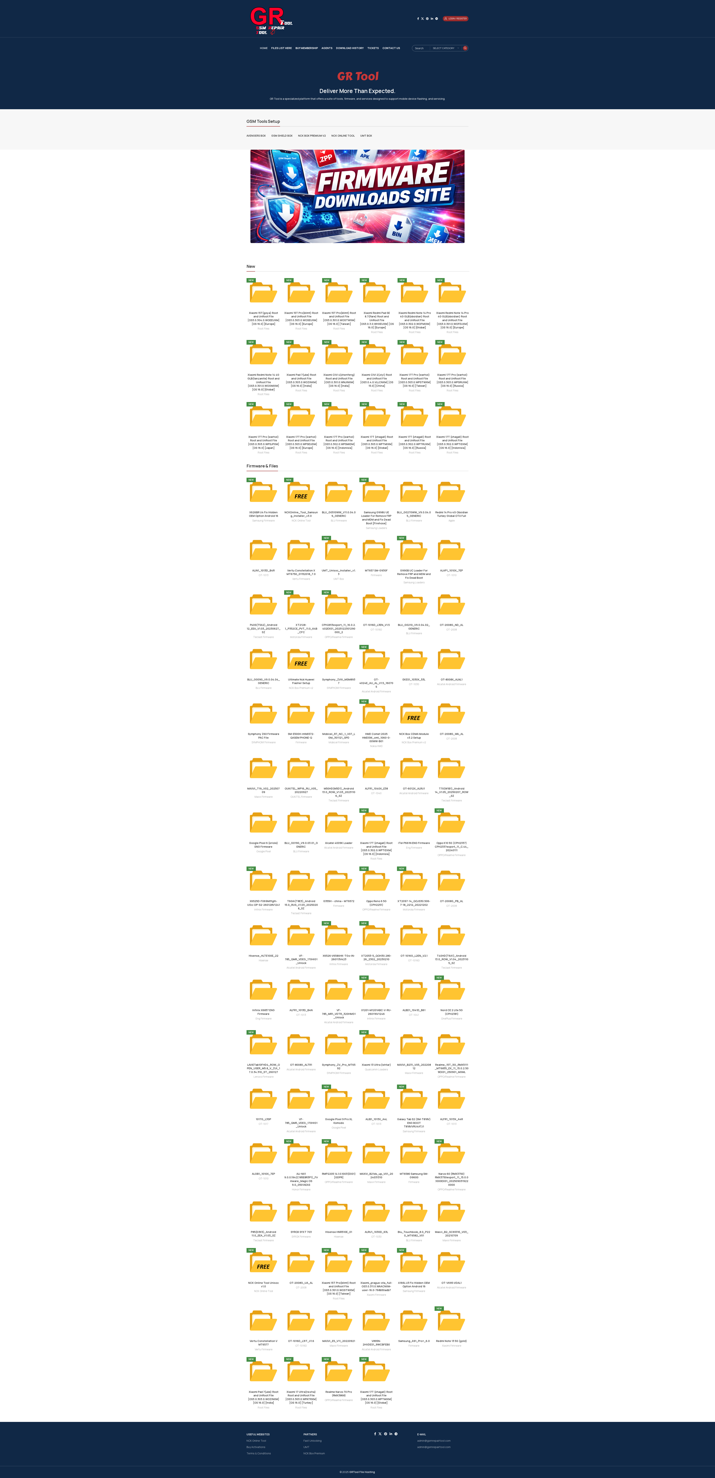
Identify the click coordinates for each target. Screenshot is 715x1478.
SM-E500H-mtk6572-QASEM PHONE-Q (301, 735)
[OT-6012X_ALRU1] (414, 768)
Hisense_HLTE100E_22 (263, 955)
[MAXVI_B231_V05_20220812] (414, 1044)
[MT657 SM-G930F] (376, 550)
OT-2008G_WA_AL (451, 734)
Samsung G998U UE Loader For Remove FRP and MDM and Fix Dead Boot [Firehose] (376, 517)
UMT (306, 1447)
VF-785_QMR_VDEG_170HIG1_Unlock (301, 959)
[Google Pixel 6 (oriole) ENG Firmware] (263, 822)
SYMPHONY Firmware (339, 688)
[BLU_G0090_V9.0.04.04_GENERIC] (263, 659)
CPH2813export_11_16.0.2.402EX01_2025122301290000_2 (339, 628)
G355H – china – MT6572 (338, 901)
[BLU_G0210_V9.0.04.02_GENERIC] (414, 604)
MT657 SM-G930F (376, 570)
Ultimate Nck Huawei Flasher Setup (301, 681)
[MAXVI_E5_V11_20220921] (339, 1320)
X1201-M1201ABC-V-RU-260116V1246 (376, 1012)
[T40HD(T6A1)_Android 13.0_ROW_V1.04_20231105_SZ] (451, 935)
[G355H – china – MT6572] (339, 881)
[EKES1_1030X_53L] (414, 659)
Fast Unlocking (313, 1440)
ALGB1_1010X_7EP (263, 1174)
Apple (452, 520)
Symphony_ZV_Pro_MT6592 (338, 1066)
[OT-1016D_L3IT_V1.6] (301, 1320)
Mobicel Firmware (339, 742)
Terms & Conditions (259, 1453)
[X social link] (422, 18)
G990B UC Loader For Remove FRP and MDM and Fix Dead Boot (414, 574)
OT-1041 (414, 1015)
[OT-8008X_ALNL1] (451, 659)
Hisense (263, 960)
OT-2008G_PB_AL (451, 901)
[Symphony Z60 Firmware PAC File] (263, 713)
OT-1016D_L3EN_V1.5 (376, 625)
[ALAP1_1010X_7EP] (451, 550)
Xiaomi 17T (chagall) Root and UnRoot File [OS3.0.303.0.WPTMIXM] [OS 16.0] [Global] (377, 442)
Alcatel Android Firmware (376, 691)
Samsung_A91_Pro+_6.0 (414, 1341)
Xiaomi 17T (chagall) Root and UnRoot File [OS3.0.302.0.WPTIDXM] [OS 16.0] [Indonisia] (452, 442)
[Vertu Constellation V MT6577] (263, 1320)
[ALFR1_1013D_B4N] (301, 990)
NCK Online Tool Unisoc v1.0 (263, 1284)
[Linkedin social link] (432, 18)
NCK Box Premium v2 (301, 688)
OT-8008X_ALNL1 (452, 679)
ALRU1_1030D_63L (376, 1232)
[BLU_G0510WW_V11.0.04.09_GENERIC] (339, 492)
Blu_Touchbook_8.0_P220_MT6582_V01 (414, 1233)
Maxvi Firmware (264, 796)
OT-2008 (451, 629)
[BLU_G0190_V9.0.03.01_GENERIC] (301, 822)
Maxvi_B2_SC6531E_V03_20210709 (451, 1233)
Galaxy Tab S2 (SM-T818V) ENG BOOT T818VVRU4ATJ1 (414, 1122)
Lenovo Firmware (264, 1076)
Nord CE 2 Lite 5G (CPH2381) (452, 1012)
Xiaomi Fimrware (376, 1294)
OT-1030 (414, 684)
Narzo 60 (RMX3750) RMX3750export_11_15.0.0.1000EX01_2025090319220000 (451, 1179)
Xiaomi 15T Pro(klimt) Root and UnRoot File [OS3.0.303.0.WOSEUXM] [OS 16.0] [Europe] (301, 318)
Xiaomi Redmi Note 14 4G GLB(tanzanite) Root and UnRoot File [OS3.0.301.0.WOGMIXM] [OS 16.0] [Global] (263, 382)
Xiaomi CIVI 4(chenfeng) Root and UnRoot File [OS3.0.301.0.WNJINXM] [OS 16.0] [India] (339, 380)
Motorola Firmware (301, 637)
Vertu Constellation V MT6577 (263, 1342)
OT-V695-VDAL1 (451, 1283)
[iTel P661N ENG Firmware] (414, 822)
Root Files (263, 328)
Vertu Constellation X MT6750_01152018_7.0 (301, 572)
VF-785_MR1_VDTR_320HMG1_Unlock (339, 1013)
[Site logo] (270, 18)
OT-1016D (376, 629)
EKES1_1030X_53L (414, 679)
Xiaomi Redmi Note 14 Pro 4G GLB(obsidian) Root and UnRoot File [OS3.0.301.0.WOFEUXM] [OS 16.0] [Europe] (452, 320)
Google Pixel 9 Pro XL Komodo (338, 1121)
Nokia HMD (376, 746)
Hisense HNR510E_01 (338, 1232)
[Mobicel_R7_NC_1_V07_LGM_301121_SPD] (339, 713)
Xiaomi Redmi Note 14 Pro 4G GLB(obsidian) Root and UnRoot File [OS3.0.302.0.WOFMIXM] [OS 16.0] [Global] (414, 320)
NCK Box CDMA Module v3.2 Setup (414, 735)
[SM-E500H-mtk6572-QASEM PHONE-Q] (301, 713)
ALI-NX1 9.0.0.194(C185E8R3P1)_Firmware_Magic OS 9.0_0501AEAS (301, 1179)
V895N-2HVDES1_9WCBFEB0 (376, 1342)
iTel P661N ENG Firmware (414, 843)
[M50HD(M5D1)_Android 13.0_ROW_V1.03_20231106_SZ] (339, 768)
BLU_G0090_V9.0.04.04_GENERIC (263, 681)
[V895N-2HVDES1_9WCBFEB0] (376, 1320)
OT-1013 (263, 575)
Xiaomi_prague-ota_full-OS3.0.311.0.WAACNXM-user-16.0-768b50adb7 (376, 1286)
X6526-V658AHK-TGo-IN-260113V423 (339, 957)
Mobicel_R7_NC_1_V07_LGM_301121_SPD (338, 735)
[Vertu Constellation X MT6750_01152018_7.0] (301, 550)
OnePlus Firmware (451, 1018)
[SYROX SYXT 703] (301, 1211)
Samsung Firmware (263, 520)
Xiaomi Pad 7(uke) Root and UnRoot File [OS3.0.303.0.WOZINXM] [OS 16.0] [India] (301, 380)
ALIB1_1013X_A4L (376, 1119)
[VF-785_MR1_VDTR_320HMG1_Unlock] (339, 990)
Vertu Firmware (301, 579)
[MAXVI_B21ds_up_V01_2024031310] (376, 1153)
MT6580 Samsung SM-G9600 (414, 1175)
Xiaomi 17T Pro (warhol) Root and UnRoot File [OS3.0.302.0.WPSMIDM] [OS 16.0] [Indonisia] (339, 442)
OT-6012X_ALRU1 (414, 788)
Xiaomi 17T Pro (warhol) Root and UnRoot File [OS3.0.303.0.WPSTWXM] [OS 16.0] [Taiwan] (414, 380)
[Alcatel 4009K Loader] (339, 822)
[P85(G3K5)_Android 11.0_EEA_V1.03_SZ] (263, 1211)
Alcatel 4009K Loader (338, 843)
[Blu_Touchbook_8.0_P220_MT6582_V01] (414, 1211)
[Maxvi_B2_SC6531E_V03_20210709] (451, 1211)
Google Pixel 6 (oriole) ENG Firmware (263, 844)
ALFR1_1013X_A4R (451, 1119)
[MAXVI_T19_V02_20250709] (263, 768)
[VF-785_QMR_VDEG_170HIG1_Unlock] (301, 935)
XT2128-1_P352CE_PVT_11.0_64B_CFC (301, 628)
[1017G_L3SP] (263, 1099)
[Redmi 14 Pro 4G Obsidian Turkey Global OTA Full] (451, 492)
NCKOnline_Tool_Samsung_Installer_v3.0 (301, 514)
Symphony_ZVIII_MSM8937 (338, 681)
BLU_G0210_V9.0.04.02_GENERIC (414, 626)
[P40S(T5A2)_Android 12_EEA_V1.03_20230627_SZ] (263, 604)
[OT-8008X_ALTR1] (301, 1044)
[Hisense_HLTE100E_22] (263, 935)
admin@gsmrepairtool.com (434, 1440)
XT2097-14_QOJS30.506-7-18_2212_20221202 (414, 903)
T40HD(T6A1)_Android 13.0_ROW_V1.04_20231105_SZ (451, 959)
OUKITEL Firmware (301, 796)
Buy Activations (256, 1447)
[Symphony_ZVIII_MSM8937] (339, 659)
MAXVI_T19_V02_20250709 (263, 790)
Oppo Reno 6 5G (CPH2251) (376, 903)
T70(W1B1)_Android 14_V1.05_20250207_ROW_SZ (451, 792)
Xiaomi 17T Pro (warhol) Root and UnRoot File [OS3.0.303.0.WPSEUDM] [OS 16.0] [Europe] (301, 442)
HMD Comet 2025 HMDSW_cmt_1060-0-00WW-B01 (376, 737)
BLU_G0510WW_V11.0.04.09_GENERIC (339, 514)
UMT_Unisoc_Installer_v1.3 (339, 572)
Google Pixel (263, 851)
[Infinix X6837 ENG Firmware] (263, 990)
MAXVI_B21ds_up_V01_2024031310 (376, 1175)
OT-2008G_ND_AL (451, 625)
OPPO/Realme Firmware (339, 637)
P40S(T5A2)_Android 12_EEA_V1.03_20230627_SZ (263, 628)
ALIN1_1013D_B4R (263, 570)
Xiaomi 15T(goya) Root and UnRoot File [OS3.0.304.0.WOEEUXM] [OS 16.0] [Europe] (263, 318)
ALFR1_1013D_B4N (301, 1010)
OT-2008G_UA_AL (301, 1283)
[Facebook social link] (418, 18)
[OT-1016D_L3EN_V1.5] (376, 604)
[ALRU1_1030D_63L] (376, 1211)
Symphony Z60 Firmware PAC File (263, 735)
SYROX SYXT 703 (301, 1232)
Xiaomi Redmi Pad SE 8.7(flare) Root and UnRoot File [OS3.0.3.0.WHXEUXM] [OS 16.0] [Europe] (377, 320)
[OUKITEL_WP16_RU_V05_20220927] (301, 768)
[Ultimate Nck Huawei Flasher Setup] (301, 659)
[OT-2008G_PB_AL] (451, 881)
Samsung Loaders (376, 528)
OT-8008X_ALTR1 (301, 1064)
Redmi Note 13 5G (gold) (451, 1341)
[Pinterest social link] (427, 18)
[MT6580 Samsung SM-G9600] (414, 1153)
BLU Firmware (339, 520)
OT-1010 (452, 575)
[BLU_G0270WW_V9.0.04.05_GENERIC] (414, 492)
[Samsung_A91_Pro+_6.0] (414, 1320)
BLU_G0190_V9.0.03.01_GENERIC (301, 844)
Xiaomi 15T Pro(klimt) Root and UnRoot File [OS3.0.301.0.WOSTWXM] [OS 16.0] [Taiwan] (339, 318)
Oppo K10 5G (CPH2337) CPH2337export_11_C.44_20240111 (451, 846)
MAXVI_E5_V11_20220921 (338, 1341)
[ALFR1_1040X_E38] (376, 768)
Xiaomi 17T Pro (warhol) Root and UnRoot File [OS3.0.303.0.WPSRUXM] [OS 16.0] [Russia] (452, 380)
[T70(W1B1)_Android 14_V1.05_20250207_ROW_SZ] (451, 768)
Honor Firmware (301, 1189)
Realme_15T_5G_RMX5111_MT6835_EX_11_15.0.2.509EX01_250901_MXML (451, 1068)
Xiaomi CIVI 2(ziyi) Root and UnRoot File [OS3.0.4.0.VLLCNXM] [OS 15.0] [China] (376, 380)
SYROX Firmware (301, 1236)
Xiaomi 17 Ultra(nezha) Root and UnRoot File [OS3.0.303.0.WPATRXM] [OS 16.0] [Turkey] (301, 1397)
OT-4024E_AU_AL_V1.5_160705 (376, 683)
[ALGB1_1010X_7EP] (263, 1153)
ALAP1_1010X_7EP (451, 570)
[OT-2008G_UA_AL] (301, 1262)
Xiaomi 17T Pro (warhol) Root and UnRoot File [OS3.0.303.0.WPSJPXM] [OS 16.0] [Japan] (263, 442)
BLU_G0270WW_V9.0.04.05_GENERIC (414, 514)
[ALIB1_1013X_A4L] (376, 1099)
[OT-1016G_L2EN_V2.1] (414, 935)
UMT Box (338, 579)
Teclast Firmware (263, 637)
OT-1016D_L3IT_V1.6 (301, 1341)
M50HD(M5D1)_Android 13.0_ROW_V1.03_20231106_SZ (338, 792)
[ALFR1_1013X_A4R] (451, 1099)
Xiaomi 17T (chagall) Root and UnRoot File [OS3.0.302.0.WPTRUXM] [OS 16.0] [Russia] (414, 442)
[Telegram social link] (436, 18)
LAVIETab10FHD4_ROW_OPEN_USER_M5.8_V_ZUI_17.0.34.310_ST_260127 (263, 1068)
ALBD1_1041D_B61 (414, 1010)
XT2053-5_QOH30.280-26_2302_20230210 (376, 957)
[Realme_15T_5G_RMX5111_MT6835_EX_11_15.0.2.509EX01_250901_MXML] (451, 1044)
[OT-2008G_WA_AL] (451, 713)
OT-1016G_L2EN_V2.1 (414, 955)
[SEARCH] (465, 48)
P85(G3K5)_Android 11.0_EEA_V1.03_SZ (263, 1233)
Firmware (376, 575)
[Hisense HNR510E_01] (339, 1211)
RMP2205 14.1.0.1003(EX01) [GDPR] (339, 1175)
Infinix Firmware (263, 909)
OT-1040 (376, 793)
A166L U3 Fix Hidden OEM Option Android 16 (414, 1284)
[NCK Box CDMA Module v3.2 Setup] (414, 713)
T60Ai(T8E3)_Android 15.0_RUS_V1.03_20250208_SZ (301, 904)
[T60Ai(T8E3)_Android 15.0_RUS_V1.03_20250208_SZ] (301, 881)
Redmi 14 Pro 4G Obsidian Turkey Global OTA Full (451, 514)
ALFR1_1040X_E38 (376, 788)
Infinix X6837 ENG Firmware (263, 1012)
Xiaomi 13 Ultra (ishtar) (376, 1064)
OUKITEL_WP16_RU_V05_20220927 (301, 790)
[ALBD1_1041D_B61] (414, 990)
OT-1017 (263, 1124)
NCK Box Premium (314, 1453)
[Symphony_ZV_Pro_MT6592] (339, 1044)
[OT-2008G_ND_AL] (451, 604)
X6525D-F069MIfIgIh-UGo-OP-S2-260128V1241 (263, 903)
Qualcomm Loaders (376, 1069)
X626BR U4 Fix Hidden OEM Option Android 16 (263, 514)
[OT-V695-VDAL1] (451, 1262)
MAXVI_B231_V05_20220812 (414, 1066)
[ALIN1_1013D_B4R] (263, 550)
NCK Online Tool (301, 520)
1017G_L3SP (263, 1119)
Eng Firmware (414, 847)
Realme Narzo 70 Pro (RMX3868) (338, 1393)
